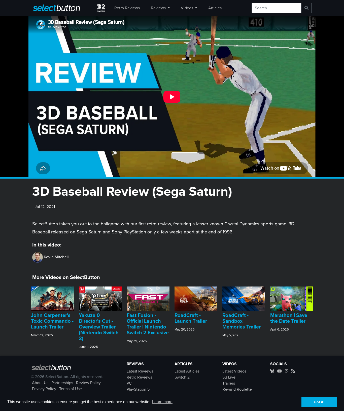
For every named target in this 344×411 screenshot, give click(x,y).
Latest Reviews (140, 371)
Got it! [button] (319, 402)
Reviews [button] (159, 8)
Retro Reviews (127, 8)
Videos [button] (187, 8)
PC (129, 383)
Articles (215, 8)
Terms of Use (70, 389)
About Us (40, 383)
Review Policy (88, 383)
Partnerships (62, 383)
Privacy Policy (44, 389)
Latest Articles (187, 371)
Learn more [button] (162, 402)
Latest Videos (234, 371)
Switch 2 (182, 377)
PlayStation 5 (138, 389)
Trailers (228, 383)
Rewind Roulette (237, 389)
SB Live (228, 377)
